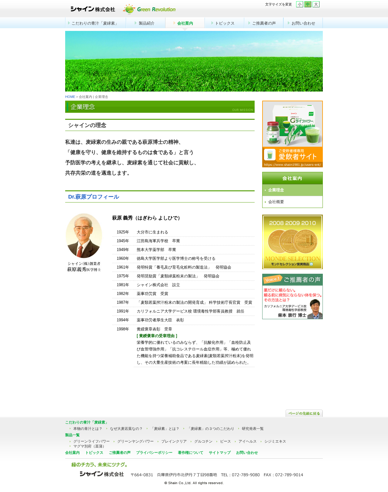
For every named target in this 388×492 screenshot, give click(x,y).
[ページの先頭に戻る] (304, 414)
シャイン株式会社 (146, 10)
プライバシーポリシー (154, 452)
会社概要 (276, 201)
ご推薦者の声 (264, 23)
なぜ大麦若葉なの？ (126, 429)
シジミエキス (275, 441)
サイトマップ (220, 452)
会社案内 (185, 23)
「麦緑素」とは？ (164, 429)
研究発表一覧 (253, 429)
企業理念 (276, 190)
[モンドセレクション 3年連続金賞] (292, 267)
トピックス (225, 23)
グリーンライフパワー (91, 441)
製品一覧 (72, 435)
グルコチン (203, 441)
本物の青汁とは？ (87, 429)
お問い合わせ (303, 23)
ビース (225, 441)
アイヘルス (248, 441)
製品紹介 (147, 23)
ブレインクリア (174, 441)
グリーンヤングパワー (135, 441)
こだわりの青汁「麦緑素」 (95, 23)
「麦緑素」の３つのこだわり (210, 429)
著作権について (190, 452)
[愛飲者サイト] (292, 164)
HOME (70, 97)
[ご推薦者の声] (292, 317)
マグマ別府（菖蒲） (89, 446)
